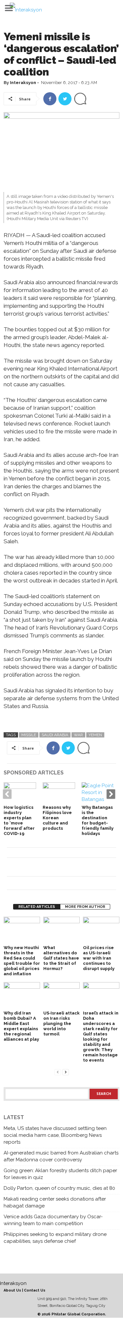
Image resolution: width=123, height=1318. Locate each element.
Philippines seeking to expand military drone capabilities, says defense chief (55, 1237)
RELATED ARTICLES (36, 907)
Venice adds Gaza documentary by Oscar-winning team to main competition (53, 1220)
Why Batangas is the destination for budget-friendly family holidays (97, 820)
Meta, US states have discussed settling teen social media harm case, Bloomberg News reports (55, 1135)
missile (28, 735)
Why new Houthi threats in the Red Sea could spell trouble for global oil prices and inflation (22, 960)
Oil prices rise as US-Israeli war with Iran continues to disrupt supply (98, 958)
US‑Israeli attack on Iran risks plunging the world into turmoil (61, 1023)
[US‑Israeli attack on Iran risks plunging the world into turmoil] (61, 995)
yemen (95, 735)
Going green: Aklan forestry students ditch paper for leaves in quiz (60, 1174)
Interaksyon (23, 82)
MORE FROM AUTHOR (85, 907)
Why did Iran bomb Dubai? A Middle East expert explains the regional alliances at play (21, 1026)
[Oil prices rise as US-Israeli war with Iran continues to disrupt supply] (101, 930)
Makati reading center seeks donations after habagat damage (55, 1202)
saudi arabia (55, 735)
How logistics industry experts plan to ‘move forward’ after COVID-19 (19, 820)
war (78, 735)
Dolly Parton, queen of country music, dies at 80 (59, 1188)
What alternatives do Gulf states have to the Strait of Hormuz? (61, 958)
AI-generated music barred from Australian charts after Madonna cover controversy (61, 1156)
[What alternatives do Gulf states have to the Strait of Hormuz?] (61, 930)
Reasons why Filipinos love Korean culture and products (57, 818)
